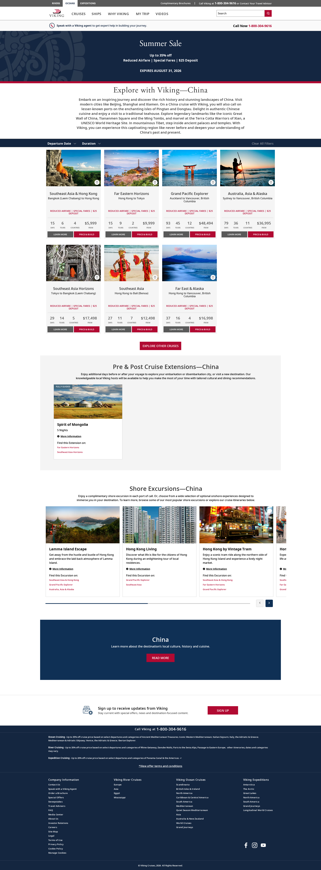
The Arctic (248, 788)
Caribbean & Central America (192, 797)
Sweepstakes (55, 801)
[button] (96, 182)
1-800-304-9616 (260, 26)
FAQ (50, 810)
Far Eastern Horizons (68, 447)
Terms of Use (55, 840)
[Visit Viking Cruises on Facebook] (246, 845)
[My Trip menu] (153, 14)
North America (184, 793)
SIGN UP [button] (223, 711)
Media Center (55, 814)
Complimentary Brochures (176, 3)
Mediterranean (184, 805)
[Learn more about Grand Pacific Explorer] (189, 168)
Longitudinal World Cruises (258, 810)
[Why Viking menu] (133, 14)
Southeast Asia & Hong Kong (64, 579)
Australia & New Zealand (190, 818)
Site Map (53, 831)
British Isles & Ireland (188, 788)
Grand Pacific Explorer (61, 584)
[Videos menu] (172, 14)
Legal (51, 835)
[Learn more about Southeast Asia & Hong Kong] (73, 168)
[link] (78, 14)
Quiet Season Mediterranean (192, 810)
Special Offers (56, 797)
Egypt (117, 793)
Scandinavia (183, 784)
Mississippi (120, 797)
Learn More (60, 234)
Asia (116, 788)
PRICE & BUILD (86, 234)
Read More (160, 658)
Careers (52, 827)
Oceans (70, 3)
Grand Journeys (184, 827)
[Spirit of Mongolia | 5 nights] (88, 402)
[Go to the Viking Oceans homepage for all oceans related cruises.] (56, 13)
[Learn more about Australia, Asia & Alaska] (247, 168)
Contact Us (54, 784)
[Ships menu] (105, 14)
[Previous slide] (259, 603)
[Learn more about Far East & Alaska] (189, 263)
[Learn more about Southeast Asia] (131, 263)
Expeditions (88, 3)
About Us (53, 818)
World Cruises (183, 823)
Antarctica (249, 784)
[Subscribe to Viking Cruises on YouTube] (263, 845)
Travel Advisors (56, 805)
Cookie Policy (55, 848)
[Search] (268, 13)
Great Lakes (249, 793)
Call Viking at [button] (235, 3)
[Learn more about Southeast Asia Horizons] (73, 263)
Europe (118, 784)
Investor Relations (58, 823)
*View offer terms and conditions (160, 766)
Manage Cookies (57, 852)
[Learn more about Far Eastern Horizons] (131, 168)
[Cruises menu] (89, 14)
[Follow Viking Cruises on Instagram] (254, 845)
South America (184, 801)
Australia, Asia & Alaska (61, 589)
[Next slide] (269, 603)
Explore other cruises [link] (161, 346)
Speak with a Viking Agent (62, 788)
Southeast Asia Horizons (70, 452)
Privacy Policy (56, 844)
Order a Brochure (58, 793)
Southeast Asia (134, 584)
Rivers (56, 3)
